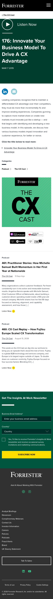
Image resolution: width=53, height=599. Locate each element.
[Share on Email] (14, 91)
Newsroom (6, 515)
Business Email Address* (12, 414)
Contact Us (6, 522)
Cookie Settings (42, 585)
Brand (4, 545)
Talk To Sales (26, 560)
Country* (5, 426)
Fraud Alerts (7, 541)
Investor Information (10, 526)
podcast (5, 169)
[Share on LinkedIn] (5, 91)
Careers (5, 530)
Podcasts (5, 537)
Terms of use (10, 585)
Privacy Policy (25, 585)
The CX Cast (20, 169)
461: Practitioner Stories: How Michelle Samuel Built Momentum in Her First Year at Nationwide (26, 267)
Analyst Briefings (9, 511)
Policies (5, 533)
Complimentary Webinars (12, 518)
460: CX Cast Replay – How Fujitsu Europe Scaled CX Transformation (23, 331)
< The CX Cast (8, 15)
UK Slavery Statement (11, 549)
